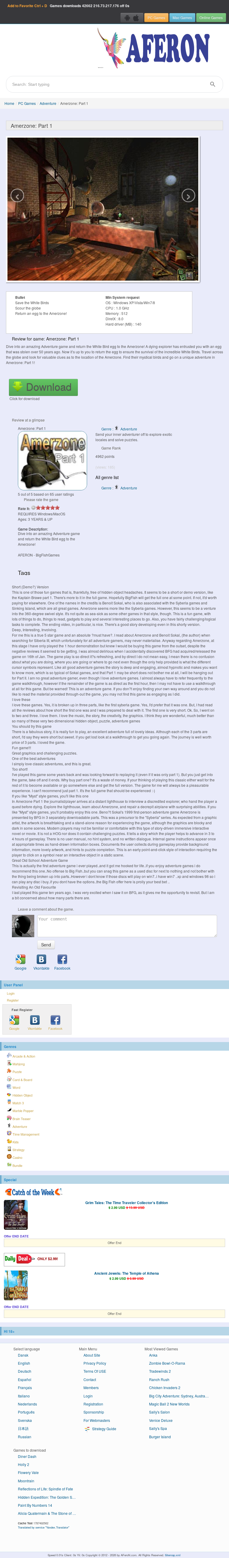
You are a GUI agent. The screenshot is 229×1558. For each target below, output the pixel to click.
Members (91, 1387)
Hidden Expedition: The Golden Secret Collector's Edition (50, 1497)
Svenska (25, 1420)
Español (24, 1379)
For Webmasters (96, 1420)
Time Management (25, 1134)
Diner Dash (27, 1456)
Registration (93, 1403)
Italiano (24, 1395)
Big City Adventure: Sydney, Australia (179, 1395)
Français (25, 1387)
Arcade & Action (23, 1056)
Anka (153, 1355)
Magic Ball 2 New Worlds (169, 1403)
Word (16, 1087)
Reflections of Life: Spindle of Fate (45, 1488)
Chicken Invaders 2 (164, 1387)
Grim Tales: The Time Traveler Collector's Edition (126, 1202)
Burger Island (160, 1436)
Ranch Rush (159, 1379)
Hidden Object (22, 1095)
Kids (15, 1142)
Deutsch (24, 1371)
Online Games (211, 17)
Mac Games (182, 17)
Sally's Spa (158, 1428)
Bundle (17, 1165)
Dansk (23, 1355)
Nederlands (27, 1403)
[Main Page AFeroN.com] (155, 48)
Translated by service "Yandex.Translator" (43, 1527)
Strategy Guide (103, 1428)
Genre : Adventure (119, 428)
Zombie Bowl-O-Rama (167, 1363)
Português (26, 1411)
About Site (91, 1355)
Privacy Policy (94, 1363)
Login (11, 993)
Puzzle (17, 1071)
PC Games (156, 17)
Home (9, 103)
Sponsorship (93, 1411)
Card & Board (22, 1079)
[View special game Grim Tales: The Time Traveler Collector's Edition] (16, 1215)
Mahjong (18, 1064)
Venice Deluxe (161, 1420)
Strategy (18, 1149)
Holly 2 (23, 1464)
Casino (17, 1157)
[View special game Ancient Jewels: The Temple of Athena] (16, 1286)
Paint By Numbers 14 (35, 1505)
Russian (24, 1436)
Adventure (48, 103)
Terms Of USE (94, 1371)
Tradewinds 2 (160, 1371)
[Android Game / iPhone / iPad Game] (131, 17)
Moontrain (26, 1480)
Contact (89, 1379)
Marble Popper (23, 1110)
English (24, 1363)
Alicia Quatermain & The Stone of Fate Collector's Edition (50, 1513)
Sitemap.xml (172, 1555)
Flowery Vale (28, 1472)
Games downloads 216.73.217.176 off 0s (68, 5)
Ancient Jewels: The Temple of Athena (126, 1273)
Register (13, 1000)
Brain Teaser (21, 1119)
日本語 (23, 1428)
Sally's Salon (159, 1411)
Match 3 (18, 1103)
